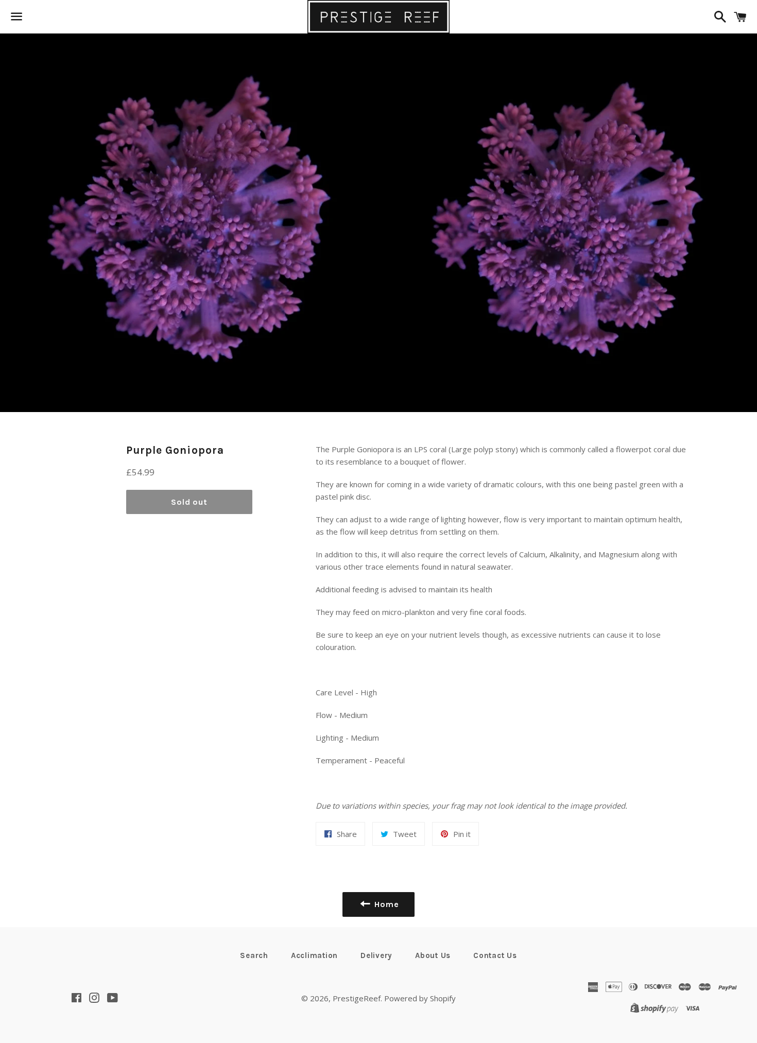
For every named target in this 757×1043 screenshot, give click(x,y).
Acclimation (314, 955)
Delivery (376, 955)
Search (254, 955)
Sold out (189, 502)
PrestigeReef (357, 998)
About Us (433, 955)
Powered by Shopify (420, 998)
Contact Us (495, 955)
